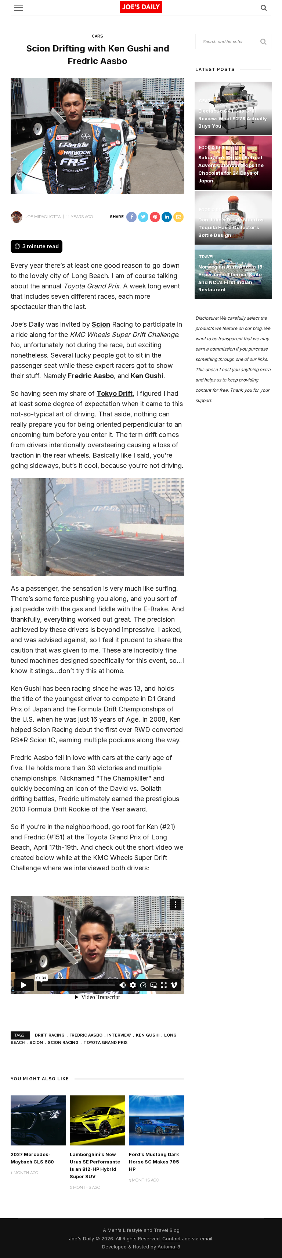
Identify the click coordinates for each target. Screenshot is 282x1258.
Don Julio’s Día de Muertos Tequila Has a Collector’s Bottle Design (231, 227)
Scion (101, 324)
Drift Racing (50, 1035)
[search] (264, 7)
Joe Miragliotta (43, 216)
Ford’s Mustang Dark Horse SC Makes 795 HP (154, 1162)
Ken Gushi (147, 1035)
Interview (119, 1035)
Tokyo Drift (115, 393)
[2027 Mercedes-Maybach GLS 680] (38, 1120)
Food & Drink (213, 147)
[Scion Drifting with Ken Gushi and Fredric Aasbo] (97, 135)
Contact (171, 1238)
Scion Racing (63, 1042)
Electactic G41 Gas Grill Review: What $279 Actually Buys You (232, 118)
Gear (204, 101)
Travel (206, 257)
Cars (97, 36)
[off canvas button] (18, 7)
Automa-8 (169, 1247)
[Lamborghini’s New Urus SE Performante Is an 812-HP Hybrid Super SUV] (97, 1120)
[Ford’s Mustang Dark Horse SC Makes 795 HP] (156, 1120)
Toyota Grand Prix (105, 1042)
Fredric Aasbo (85, 1035)
